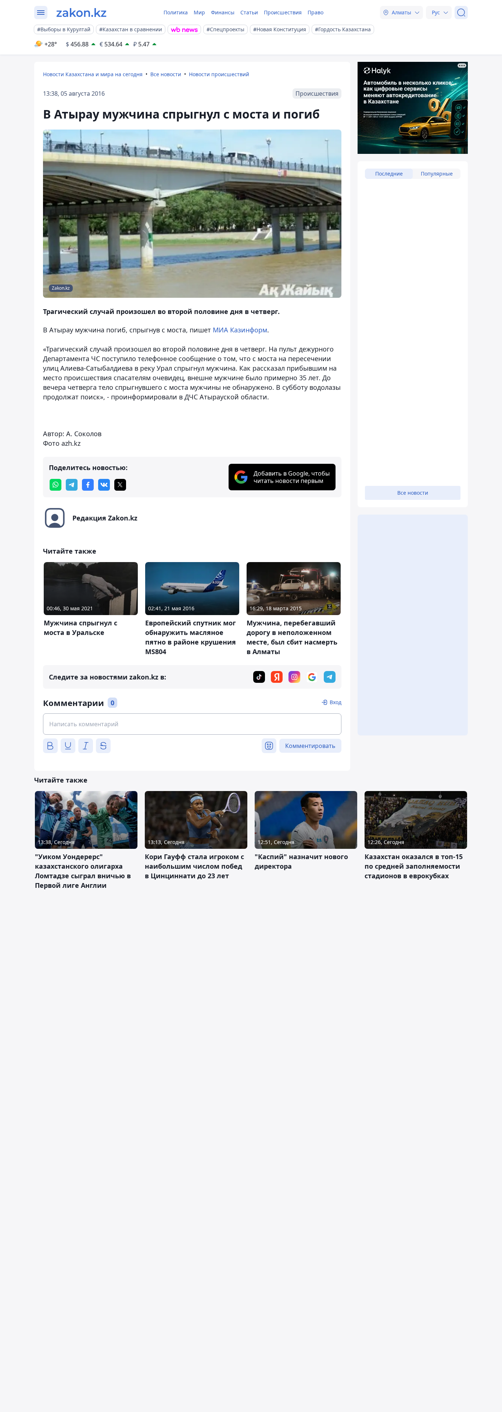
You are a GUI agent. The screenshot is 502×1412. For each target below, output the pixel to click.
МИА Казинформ (240, 329)
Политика (176, 12)
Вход (335, 702)
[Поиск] (461, 12)
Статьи (249, 12)
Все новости (165, 74)
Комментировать (310, 746)
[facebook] (87, 484)
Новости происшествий (219, 74)
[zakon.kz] (81, 12)
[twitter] (120, 484)
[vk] (104, 484)
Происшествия (283, 12)
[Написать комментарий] (192, 724)
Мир (199, 12)
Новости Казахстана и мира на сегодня (93, 74)
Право (315, 12)
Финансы (222, 12)
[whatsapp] (55, 484)
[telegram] (71, 484)
